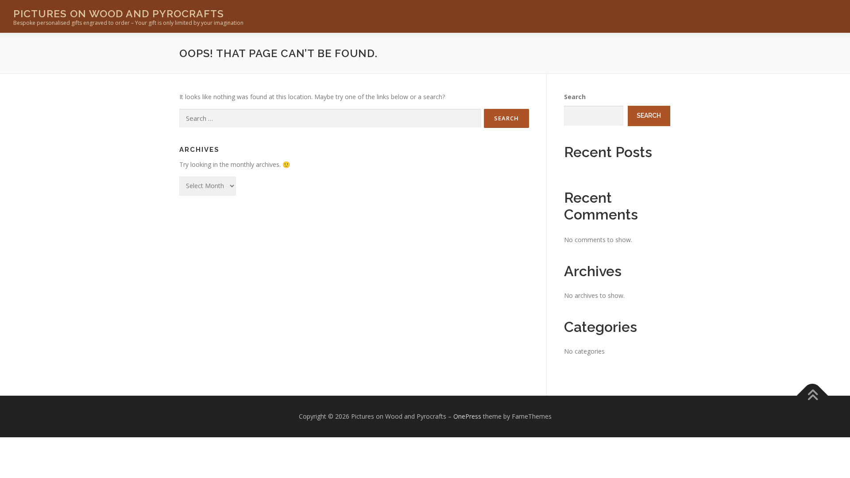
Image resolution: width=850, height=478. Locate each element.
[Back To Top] (812, 396)
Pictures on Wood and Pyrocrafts (118, 13)
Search (575, 97)
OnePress (467, 416)
